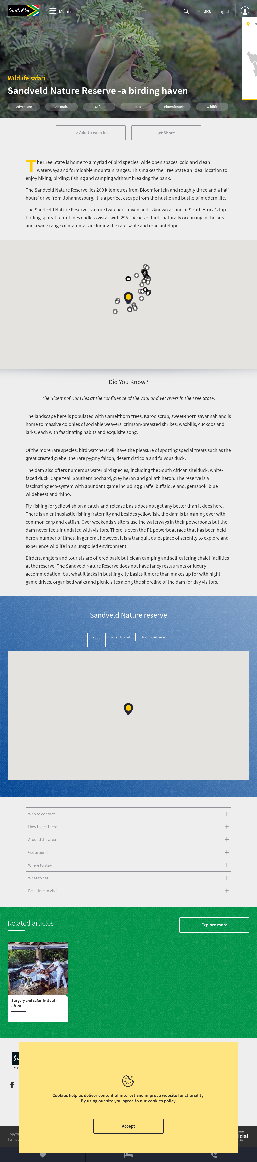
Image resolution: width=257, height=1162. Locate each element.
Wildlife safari (26, 78)
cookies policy (162, 1101)
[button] (147, 282)
